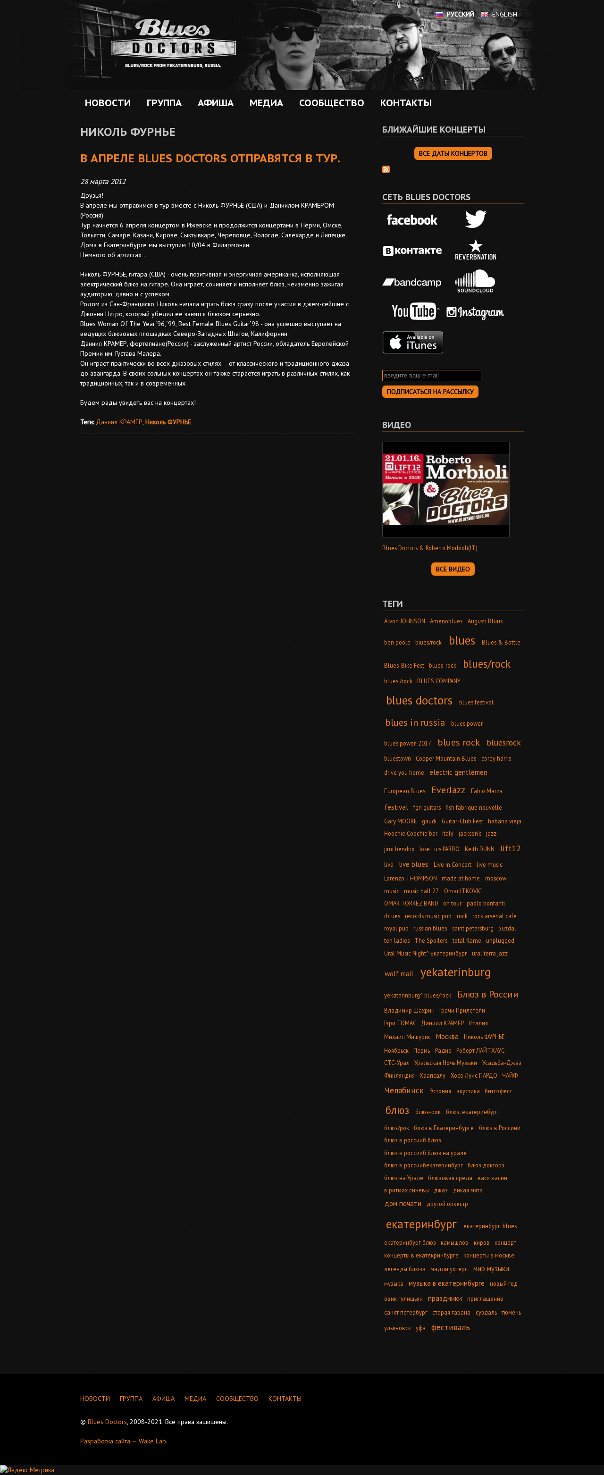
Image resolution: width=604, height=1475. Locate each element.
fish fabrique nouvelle (473, 807)
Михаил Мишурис (407, 1036)
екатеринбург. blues (490, 1226)
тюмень (511, 1312)
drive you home (404, 772)
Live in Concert (452, 864)
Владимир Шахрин (409, 1010)
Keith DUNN (480, 849)
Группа (162, 103)
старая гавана (451, 1312)
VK (413, 251)
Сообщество (329, 103)
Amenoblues (446, 621)
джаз (441, 1190)
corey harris (496, 758)
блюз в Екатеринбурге (444, 1127)
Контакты (406, 103)
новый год (504, 1283)
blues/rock (487, 663)
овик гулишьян (403, 1298)
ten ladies (397, 940)
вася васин (492, 1178)
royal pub (396, 928)
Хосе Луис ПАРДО (474, 1075)
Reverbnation (475, 251)
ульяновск (397, 1328)
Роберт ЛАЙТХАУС (480, 1050)
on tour (452, 903)
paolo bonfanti (486, 903)
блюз (397, 1110)
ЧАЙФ (510, 1075)
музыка (393, 1283)
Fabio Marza (487, 791)
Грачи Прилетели (462, 1010)
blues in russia (415, 722)
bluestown (397, 758)
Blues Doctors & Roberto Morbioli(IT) (430, 548)
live (389, 864)
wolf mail (399, 973)
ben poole (397, 642)
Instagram (475, 312)
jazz (491, 833)
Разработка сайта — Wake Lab (123, 1441)
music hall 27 (421, 891)
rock (462, 916)
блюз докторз (486, 1165)
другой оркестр (447, 1203)
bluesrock (504, 742)
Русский (460, 14)
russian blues (430, 928)
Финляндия (399, 1075)
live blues (413, 864)
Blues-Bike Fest (404, 665)
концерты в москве (488, 1255)
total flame (467, 940)
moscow (495, 878)
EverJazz (448, 789)
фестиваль (450, 1327)
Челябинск (404, 1090)
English (504, 14)
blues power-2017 (407, 743)
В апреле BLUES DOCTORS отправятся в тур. (210, 158)
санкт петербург (406, 1312)
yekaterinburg (455, 972)
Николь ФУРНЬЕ (168, 422)
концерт (505, 1242)
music (391, 891)
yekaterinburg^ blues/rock (417, 995)
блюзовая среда (450, 1178)
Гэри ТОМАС (400, 1023)
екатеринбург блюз (410, 1242)
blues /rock (398, 681)
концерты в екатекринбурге (421, 1255)
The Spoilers (430, 940)
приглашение (485, 1298)
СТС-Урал (397, 1062)
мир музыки (491, 1268)
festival (396, 807)
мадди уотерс (449, 1269)
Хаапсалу (432, 1075)
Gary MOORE (400, 821)
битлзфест (498, 1091)
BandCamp (413, 281)
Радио (443, 1050)
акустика (468, 1091)
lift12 (510, 848)
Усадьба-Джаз (501, 1062)
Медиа (264, 103)
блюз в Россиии (499, 1127)
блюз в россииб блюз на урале (425, 1153)
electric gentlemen (458, 772)
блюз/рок (396, 1127)
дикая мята (468, 1190)
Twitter (475, 220)
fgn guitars (427, 807)
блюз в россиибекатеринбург (423, 1165)
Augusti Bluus (485, 621)
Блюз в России (488, 994)
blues (462, 640)
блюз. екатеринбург (472, 1111)
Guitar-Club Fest (462, 821)
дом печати (403, 1203)
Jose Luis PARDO (439, 849)
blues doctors (419, 700)
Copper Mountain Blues (446, 758)
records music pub (428, 916)
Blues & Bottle (501, 642)
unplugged (500, 940)
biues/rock (428, 642)
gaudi (429, 821)
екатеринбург (421, 1224)
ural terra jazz (490, 953)
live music (490, 864)
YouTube (413, 312)
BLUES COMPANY (439, 681)
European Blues (404, 791)
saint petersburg (473, 928)
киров (482, 1242)
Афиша (213, 103)
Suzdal (507, 928)
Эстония (440, 1091)
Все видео (453, 569)
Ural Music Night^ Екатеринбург (425, 953)
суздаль (486, 1312)
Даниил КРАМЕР (119, 422)
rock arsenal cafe (494, 916)
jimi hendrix (399, 849)
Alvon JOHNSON (404, 621)
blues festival (476, 702)
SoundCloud (475, 281)
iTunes (413, 342)
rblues (392, 916)
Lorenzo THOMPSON (410, 878)
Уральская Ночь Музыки (445, 1062)
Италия (478, 1023)
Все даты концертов (453, 153)
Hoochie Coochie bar (410, 833)
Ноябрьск (396, 1050)
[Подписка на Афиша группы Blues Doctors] (386, 168)
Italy (447, 833)
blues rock (458, 742)
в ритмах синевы (406, 1190)
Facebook (413, 220)
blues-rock (442, 665)
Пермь (421, 1050)
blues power (467, 723)
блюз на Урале (403, 1178)
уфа (421, 1328)
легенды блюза (405, 1269)
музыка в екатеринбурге (447, 1283)
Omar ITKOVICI (463, 891)
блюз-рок (428, 1111)
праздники (445, 1298)
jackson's (470, 833)
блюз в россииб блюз (412, 1140)
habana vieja (504, 821)
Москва (447, 1036)
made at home (461, 878)
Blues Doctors (107, 1421)
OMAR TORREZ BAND (411, 903)
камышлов (455, 1242)
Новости (108, 103)
